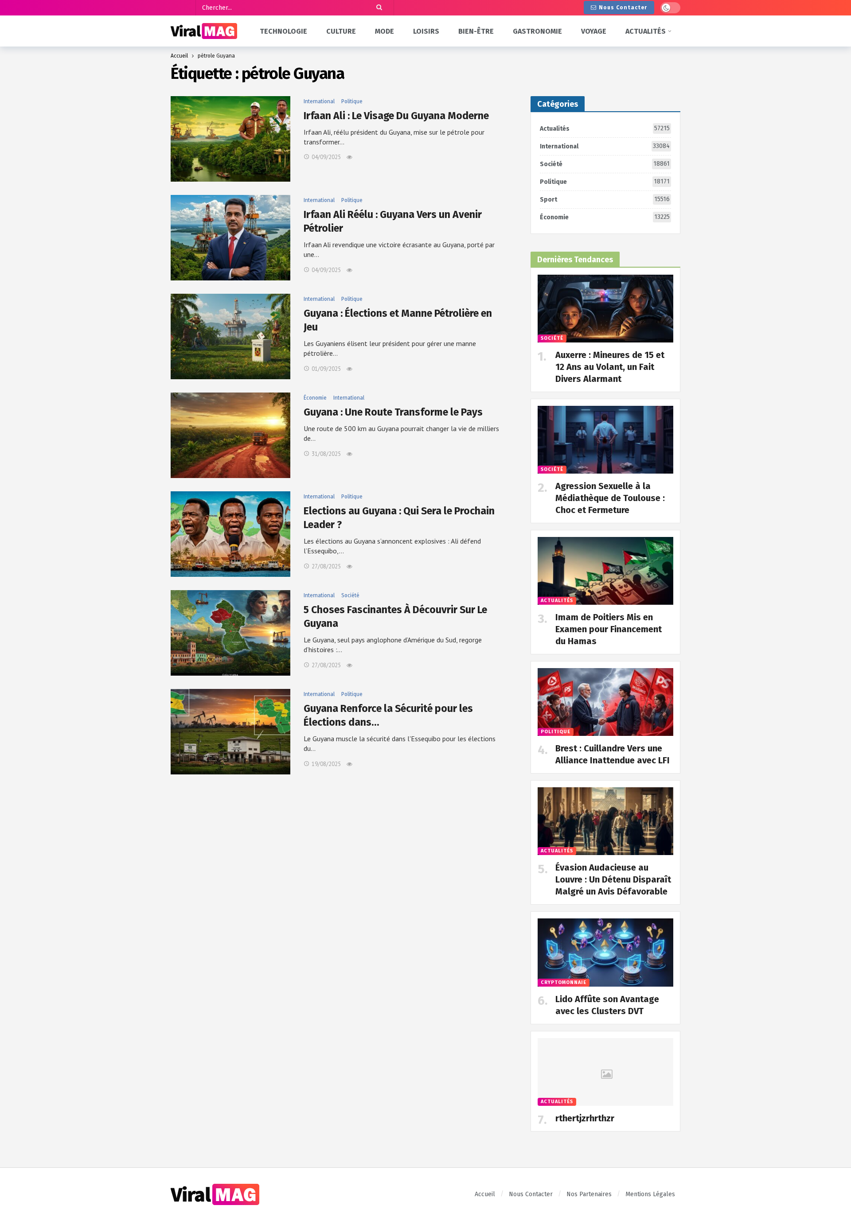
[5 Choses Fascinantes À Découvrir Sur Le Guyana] (230, 633)
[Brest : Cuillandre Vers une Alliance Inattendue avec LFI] (605, 702)
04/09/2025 (326, 157)
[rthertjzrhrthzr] (605, 1072)
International (319, 101)
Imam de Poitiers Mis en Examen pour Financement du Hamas (608, 629)
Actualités (605, 128)
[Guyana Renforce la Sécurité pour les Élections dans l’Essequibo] (230, 731)
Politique (352, 101)
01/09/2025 (326, 369)
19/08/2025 (326, 764)
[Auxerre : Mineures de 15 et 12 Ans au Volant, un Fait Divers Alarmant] (605, 308)
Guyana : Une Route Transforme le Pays (393, 412)
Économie (315, 398)
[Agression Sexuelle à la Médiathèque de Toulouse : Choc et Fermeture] (605, 440)
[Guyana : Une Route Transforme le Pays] (230, 435)
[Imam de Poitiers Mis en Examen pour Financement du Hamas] (605, 571)
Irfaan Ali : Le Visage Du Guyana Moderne (396, 115)
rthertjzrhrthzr (584, 1118)
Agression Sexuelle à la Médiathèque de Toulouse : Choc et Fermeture (610, 498)
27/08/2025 (326, 566)
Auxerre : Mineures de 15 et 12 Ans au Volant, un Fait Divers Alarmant (609, 367)
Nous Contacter (623, 7)
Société (350, 595)
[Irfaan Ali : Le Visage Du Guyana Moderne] (230, 139)
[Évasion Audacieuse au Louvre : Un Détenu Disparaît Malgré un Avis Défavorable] (605, 821)
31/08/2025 (326, 454)
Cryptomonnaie (563, 982)
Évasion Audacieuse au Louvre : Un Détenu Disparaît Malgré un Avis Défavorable (613, 879)
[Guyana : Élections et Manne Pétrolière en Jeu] (230, 336)
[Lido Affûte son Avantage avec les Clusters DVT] (605, 952)
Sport (605, 199)
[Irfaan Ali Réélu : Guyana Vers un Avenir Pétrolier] (230, 237)
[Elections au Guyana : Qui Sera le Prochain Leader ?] (230, 534)
